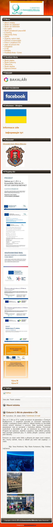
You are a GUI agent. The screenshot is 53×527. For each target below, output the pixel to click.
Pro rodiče (8, 29)
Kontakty (7, 50)
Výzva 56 (14, 381)
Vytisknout (30, 416)
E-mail (37, 416)
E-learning (8, 33)
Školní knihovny (10, 62)
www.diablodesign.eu (30, 525)
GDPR (6, 37)
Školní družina (9, 66)
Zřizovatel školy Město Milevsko (14, 144)
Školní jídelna (9, 60)
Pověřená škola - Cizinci (13, 53)
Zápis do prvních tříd (11, 45)
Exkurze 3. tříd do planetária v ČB (21, 412)
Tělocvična (8, 64)
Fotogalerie (8, 47)
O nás (6, 48)
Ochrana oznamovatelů (12, 41)
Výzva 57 (14, 383)
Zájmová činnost (10, 68)
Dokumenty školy (10, 35)
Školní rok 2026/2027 (12, 25)
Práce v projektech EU (12, 42)
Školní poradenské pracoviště (15, 31)
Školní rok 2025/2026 (12, 27)
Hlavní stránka (9, 23)
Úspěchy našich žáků (12, 39)
